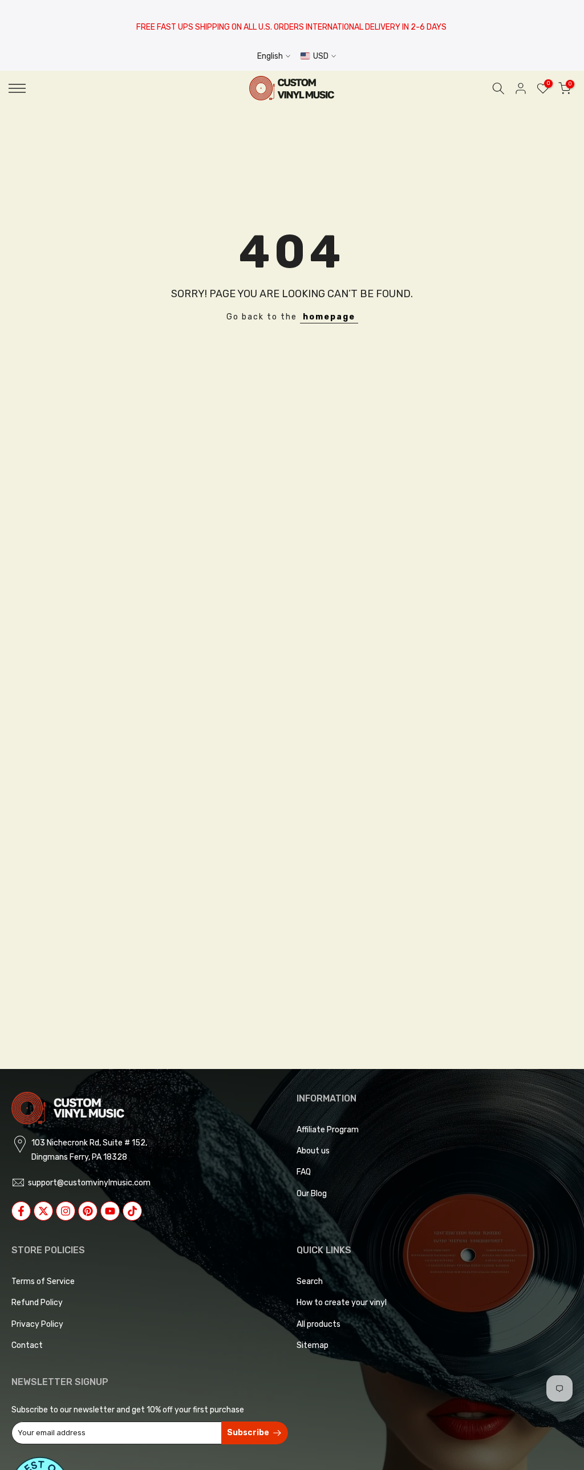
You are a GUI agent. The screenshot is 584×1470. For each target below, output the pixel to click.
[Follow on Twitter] (43, 1211)
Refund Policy (37, 1302)
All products (318, 1324)
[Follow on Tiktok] (132, 1211)
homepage (329, 317)
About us (313, 1151)
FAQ (304, 1172)
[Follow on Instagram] (65, 1211)
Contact (27, 1345)
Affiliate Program (328, 1130)
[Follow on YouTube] (110, 1211)
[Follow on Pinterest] (88, 1211)
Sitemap (312, 1345)
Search (310, 1281)
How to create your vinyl (342, 1302)
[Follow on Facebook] (21, 1211)
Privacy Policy (37, 1324)
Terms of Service (43, 1281)
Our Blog (312, 1193)
